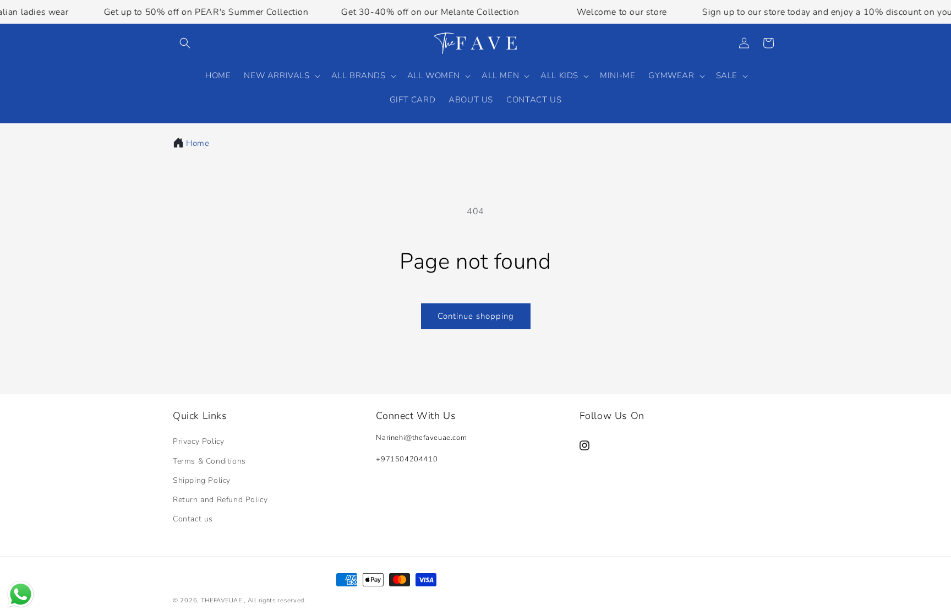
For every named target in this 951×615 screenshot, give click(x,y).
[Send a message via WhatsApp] (21, 594)
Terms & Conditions (209, 461)
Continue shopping (476, 316)
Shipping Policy (202, 480)
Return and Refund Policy (220, 499)
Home (197, 143)
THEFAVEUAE (221, 600)
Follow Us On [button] (612, 416)
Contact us (193, 519)
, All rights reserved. (274, 600)
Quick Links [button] (200, 416)
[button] (185, 43)
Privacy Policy (198, 441)
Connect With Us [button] (416, 416)
